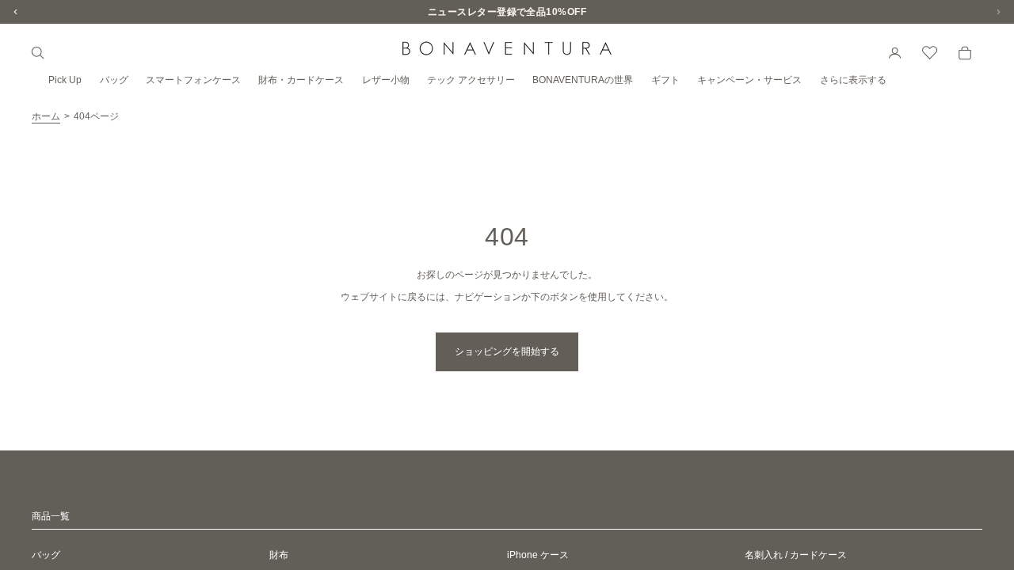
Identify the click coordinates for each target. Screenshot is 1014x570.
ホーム (46, 116)
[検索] (38, 53)
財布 (278, 554)
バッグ (46, 554)
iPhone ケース (538, 554)
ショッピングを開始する (507, 351)
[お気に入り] (930, 53)
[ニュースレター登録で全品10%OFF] (507, 12)
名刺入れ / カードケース (796, 554)
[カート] (964, 53)
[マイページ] (895, 53)
